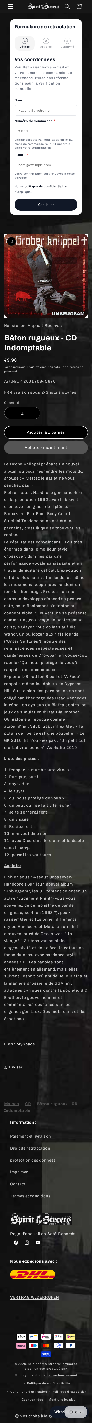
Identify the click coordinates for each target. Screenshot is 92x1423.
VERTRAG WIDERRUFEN (34, 1297)
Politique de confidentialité (48, 1383)
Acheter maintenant (46, 447)
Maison (11, 1103)
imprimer (19, 1172)
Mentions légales (62, 1399)
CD (28, 1103)
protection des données (33, 1160)
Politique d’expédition (69, 1391)
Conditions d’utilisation (28, 1391)
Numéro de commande (35, 121)
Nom (18, 100)
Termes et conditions (30, 1196)
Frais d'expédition (40, 367)
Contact (17, 1184)
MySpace (25, 1044)
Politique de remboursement (54, 1375)
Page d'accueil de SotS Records (43, 1233)
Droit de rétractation (30, 1148)
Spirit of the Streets (44, 1364)
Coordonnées (32, 1399)
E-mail (21, 155)
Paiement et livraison (30, 1136)
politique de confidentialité (46, 186)
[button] (11, 6)
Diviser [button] (16, 1067)
